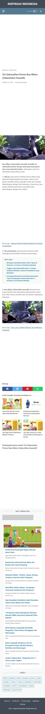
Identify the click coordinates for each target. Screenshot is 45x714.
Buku (32, 678)
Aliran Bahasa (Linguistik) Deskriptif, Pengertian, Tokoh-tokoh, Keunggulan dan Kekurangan (21, 630)
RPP (14, 686)
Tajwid (31, 686)
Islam (20, 682)
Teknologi (6, 690)
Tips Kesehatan (24, 711)
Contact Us (15, 701)
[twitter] (17, 389)
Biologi (12, 678)
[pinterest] (27, 389)
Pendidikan (7, 686)
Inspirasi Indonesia (22, 4)
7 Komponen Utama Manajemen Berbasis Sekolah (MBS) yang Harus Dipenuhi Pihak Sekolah (21, 615)
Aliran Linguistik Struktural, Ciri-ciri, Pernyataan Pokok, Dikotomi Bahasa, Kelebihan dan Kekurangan (19, 645)
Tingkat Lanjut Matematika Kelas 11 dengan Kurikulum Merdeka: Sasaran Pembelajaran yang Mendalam (23, 271)
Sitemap (22, 704)
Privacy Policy (25, 701)
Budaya (25, 678)
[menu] (4, 11)
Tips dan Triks (16, 690)
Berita (5, 678)
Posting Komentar (21, 82)
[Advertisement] (22, 40)
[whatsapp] (38, 389)
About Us (7, 701)
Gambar (6, 682)
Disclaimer (36, 701)
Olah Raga (37, 682)
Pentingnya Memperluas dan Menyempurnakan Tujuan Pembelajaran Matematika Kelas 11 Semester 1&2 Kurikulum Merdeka (22, 278)
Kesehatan (28, 682)
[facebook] (7, 389)
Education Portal (13, 711)
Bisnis (19, 678)
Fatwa (38, 678)
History (13, 682)
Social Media (22, 686)
